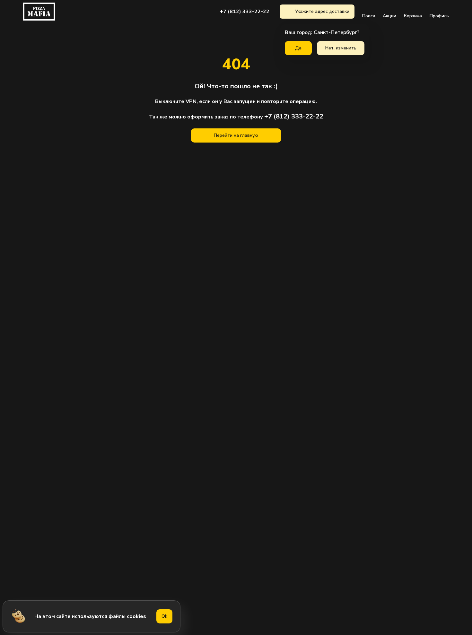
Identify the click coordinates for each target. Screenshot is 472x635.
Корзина (413, 16)
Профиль (439, 16)
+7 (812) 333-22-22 (244, 11)
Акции (389, 16)
